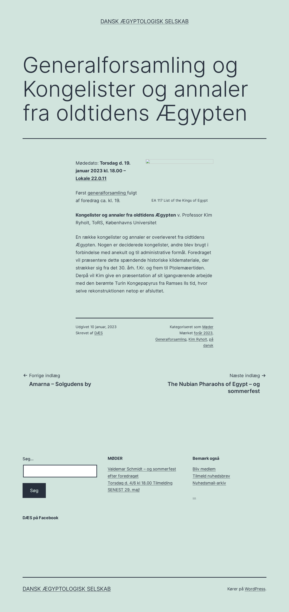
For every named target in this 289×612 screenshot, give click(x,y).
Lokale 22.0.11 (91, 178)
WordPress (255, 588)
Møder (207, 327)
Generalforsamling (170, 339)
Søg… (28, 458)
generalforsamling (107, 193)
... (194, 496)
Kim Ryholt (198, 339)
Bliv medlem (204, 469)
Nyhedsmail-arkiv (209, 483)
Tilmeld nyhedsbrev (211, 476)
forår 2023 (203, 333)
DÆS (98, 333)
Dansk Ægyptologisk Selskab (144, 21)
